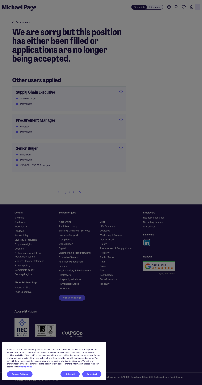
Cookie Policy (25, 367)
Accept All (92, 374)
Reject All (70, 374)
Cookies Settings (20, 374)
